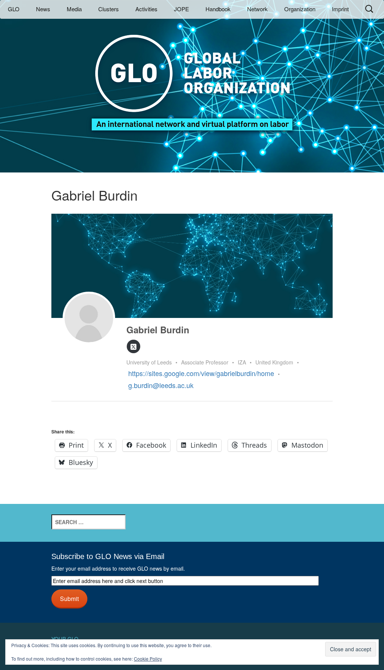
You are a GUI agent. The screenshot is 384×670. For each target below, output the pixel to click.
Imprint (340, 9)
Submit (69, 598)
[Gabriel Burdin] (89, 318)
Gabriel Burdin (157, 329)
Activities (146, 9)
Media (74, 9)
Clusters (108, 9)
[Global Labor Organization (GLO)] (192, 77)
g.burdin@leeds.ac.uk (161, 385)
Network (257, 9)
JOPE (181, 9)
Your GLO (64, 639)
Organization (299, 9)
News (43, 9)
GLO (14, 9)
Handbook (218, 9)
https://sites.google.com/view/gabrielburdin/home (201, 373)
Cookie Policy (148, 658)
